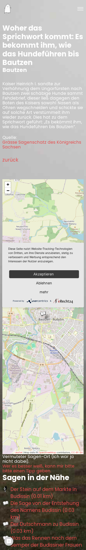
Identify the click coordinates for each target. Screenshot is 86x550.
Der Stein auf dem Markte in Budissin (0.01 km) (43, 493)
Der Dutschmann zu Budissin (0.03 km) (44, 527)
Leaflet (18, 452)
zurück (10, 160)
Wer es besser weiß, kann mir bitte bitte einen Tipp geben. (38, 468)
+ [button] (8, 184)
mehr (44, 292)
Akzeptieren (44, 274)
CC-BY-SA (77, 452)
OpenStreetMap (47, 452)
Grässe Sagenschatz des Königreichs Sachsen (41, 144)
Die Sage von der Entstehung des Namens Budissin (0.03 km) (44, 510)
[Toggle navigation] (80, 9)
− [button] (8, 190)
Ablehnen (44, 283)
